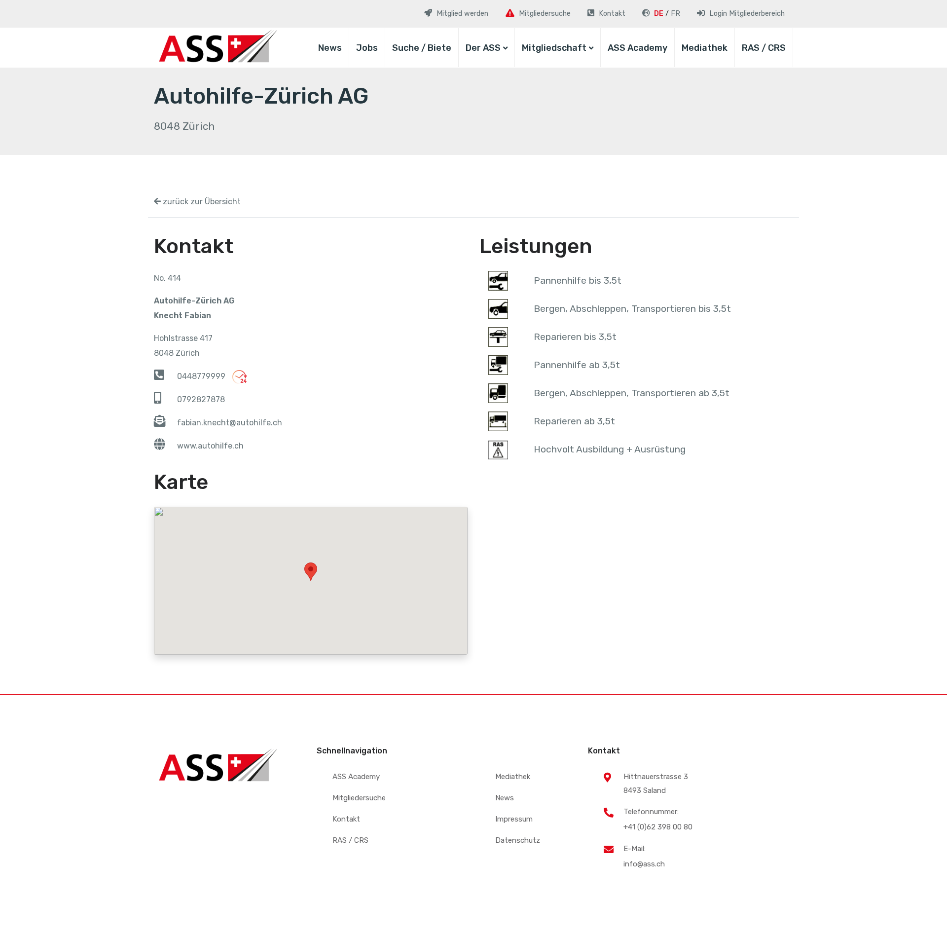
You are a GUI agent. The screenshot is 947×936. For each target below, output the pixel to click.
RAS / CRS (764, 47)
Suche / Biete (421, 47)
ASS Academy (637, 47)
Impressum (514, 819)
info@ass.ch (644, 864)
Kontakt (346, 819)
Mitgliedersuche (359, 797)
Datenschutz (517, 840)
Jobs (367, 47)
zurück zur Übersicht (201, 201)
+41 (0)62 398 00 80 (657, 827)
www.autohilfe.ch (210, 445)
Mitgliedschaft (554, 47)
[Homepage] (215, 48)
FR (675, 13)
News (330, 47)
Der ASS (483, 47)
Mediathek (705, 47)
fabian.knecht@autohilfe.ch (229, 422)
